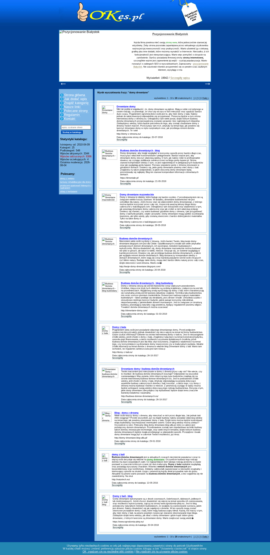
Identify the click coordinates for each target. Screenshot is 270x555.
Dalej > (205, 98)
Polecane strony (76, 111)
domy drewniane (155, 459)
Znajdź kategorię (76, 103)
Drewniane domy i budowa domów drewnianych (147, 369)
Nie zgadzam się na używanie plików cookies (162, 551)
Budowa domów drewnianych (135, 238)
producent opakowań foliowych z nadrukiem (76, 186)
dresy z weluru (67, 178)
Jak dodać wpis (75, 99)
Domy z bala (119, 327)
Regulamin (72, 115)
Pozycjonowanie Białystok (170, 34)
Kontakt (69, 119)
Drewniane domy (126, 106)
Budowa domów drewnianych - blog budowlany (147, 283)
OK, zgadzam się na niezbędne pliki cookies (108, 551)
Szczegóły (122, 139)
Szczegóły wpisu (180, 77)
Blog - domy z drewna (126, 413)
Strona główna (74, 95)
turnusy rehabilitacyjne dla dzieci (75, 182)
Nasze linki (72, 107)
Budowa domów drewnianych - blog (140, 150)
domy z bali (118, 454)
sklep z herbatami (68, 191)
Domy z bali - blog (122, 496)
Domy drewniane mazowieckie (137, 194)
